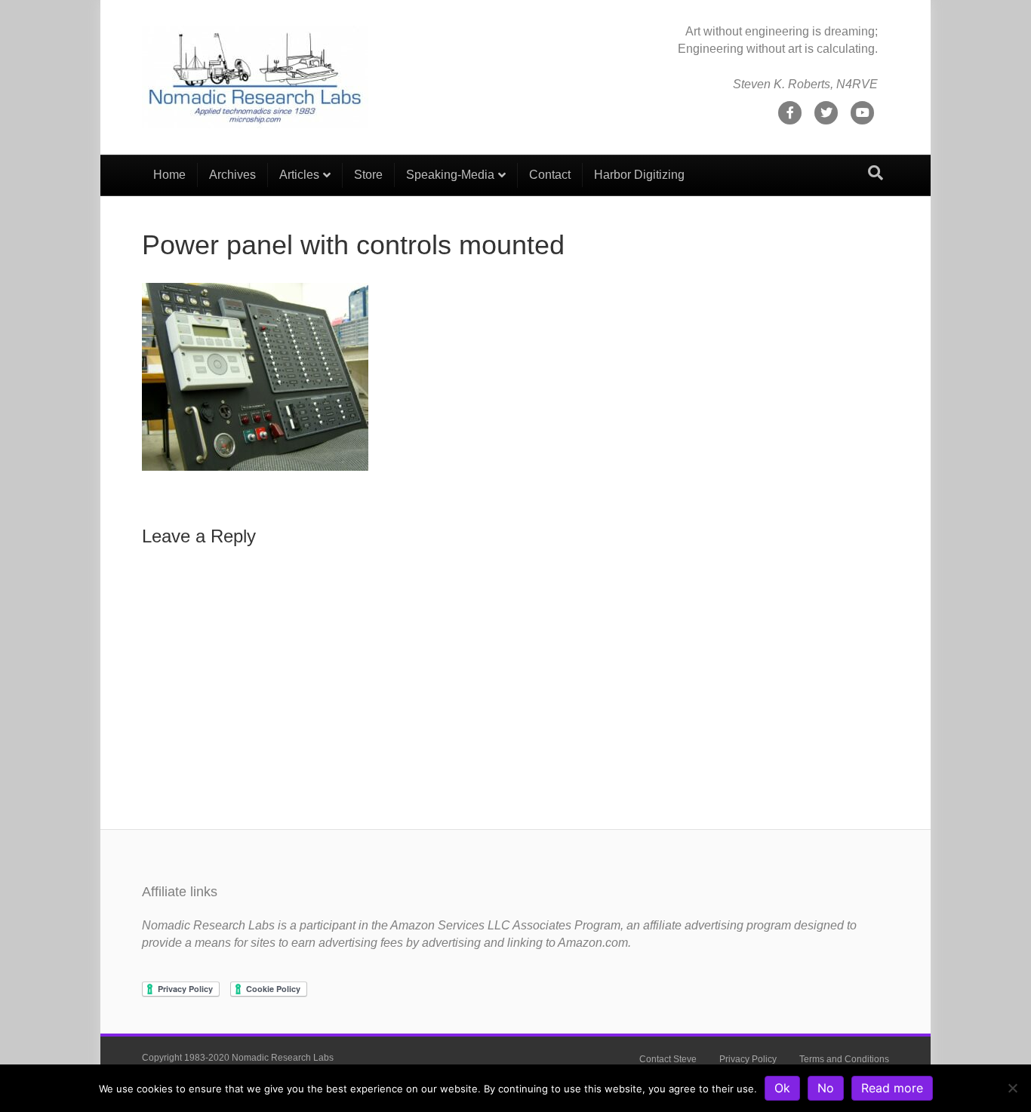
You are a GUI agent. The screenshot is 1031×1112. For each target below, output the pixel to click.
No (825, 1087)
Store (368, 174)
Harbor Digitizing (639, 174)
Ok (782, 1087)
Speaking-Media (450, 174)
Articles (299, 174)
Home (169, 174)
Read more (892, 1087)
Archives (232, 174)
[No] (1012, 1087)
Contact (550, 174)
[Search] (875, 172)
